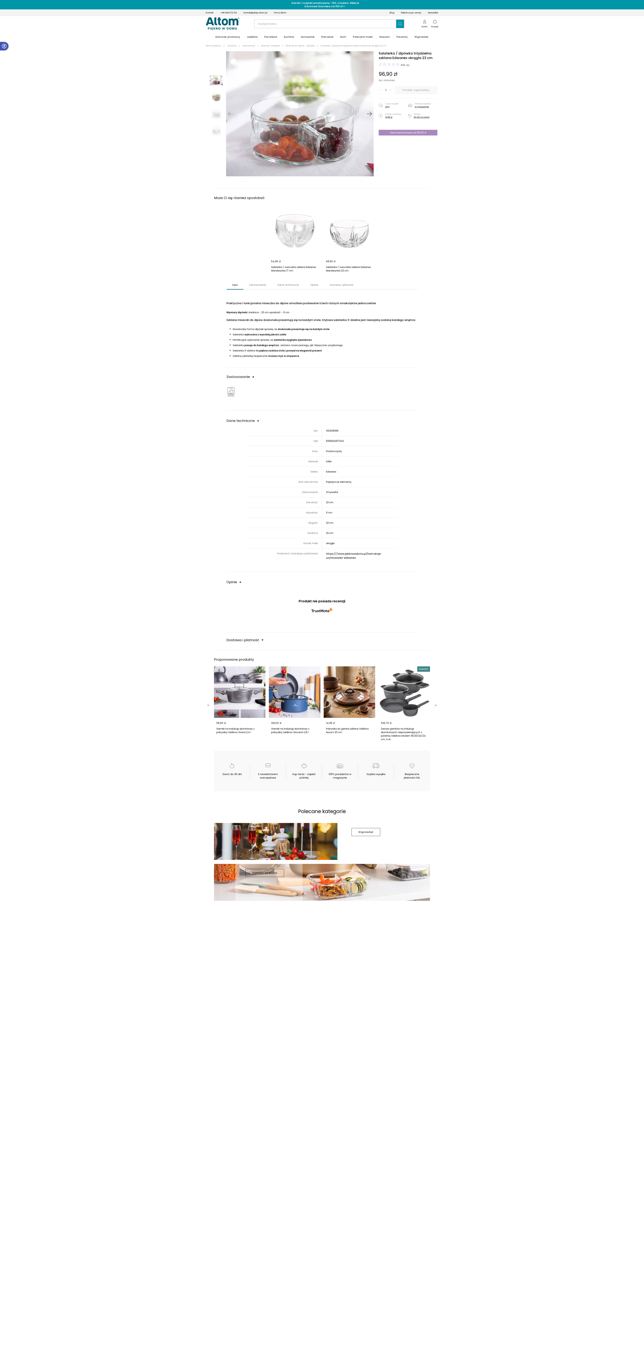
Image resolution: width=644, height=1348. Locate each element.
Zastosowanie (257, 285)
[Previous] (230, 114)
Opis (235, 285)
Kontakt (209, 12)
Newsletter (433, 12)
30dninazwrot (421, 117)
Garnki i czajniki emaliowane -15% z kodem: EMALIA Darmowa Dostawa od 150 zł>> (325, 4)
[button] (400, 23)
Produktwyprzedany (416, 90)
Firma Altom (280, 12)
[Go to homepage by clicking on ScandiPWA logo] (222, 24)
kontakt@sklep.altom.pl (255, 12)
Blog (392, 12)
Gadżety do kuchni (264, 873)
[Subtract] (381, 90)
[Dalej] (369, 114)
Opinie (314, 285)
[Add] (390, 90)
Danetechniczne (288, 285)
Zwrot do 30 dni (232, 774)
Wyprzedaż (365, 832)
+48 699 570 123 (228, 12)
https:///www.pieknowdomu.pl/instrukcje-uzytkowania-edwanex (354, 556)
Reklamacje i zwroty (411, 12)
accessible (4, 46)
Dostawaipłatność (342, 285)
